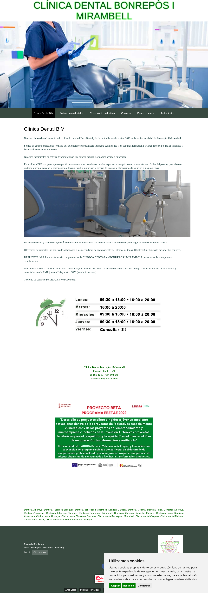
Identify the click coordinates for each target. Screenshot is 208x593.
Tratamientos (168, 113)
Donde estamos (145, 113)
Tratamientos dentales (71, 113)
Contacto (126, 113)
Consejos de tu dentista (102, 113)
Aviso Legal (70, 590)
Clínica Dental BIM (43, 113)
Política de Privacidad (89, 590)
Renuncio (128, 585)
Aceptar (115, 585)
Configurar (144, 585)
